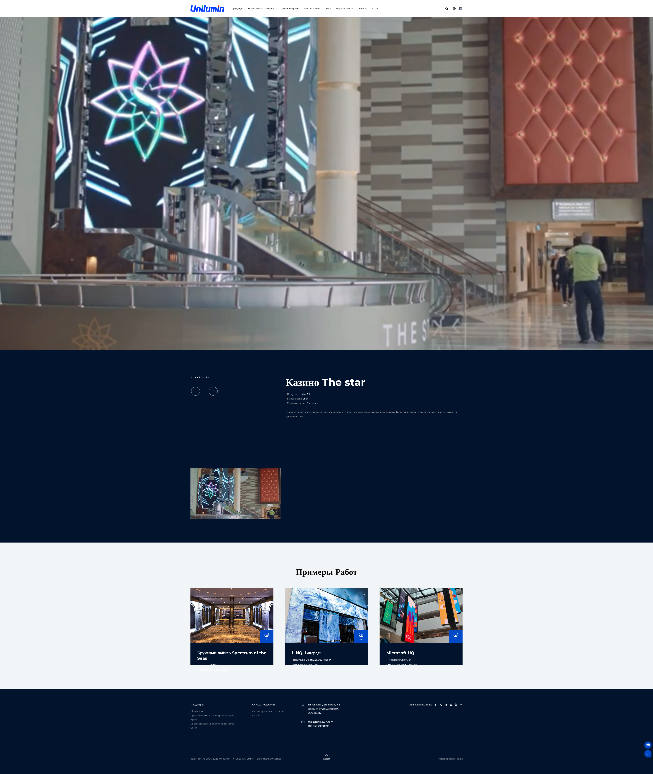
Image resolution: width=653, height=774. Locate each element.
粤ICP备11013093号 (243, 758)
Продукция (237, 8)
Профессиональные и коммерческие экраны (212, 715)
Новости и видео (312, 8)
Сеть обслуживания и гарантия (268, 711)
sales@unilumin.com (320, 721)
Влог (328, 8)
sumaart (278, 758)
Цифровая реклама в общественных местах (212, 723)
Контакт (363, 8)
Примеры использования (261, 8)
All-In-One (196, 711)
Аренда (194, 719)
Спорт (193, 727)
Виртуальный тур (345, 8)
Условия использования (450, 758)
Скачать (256, 715)
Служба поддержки (289, 8)
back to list (202, 377)
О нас (375, 8)
